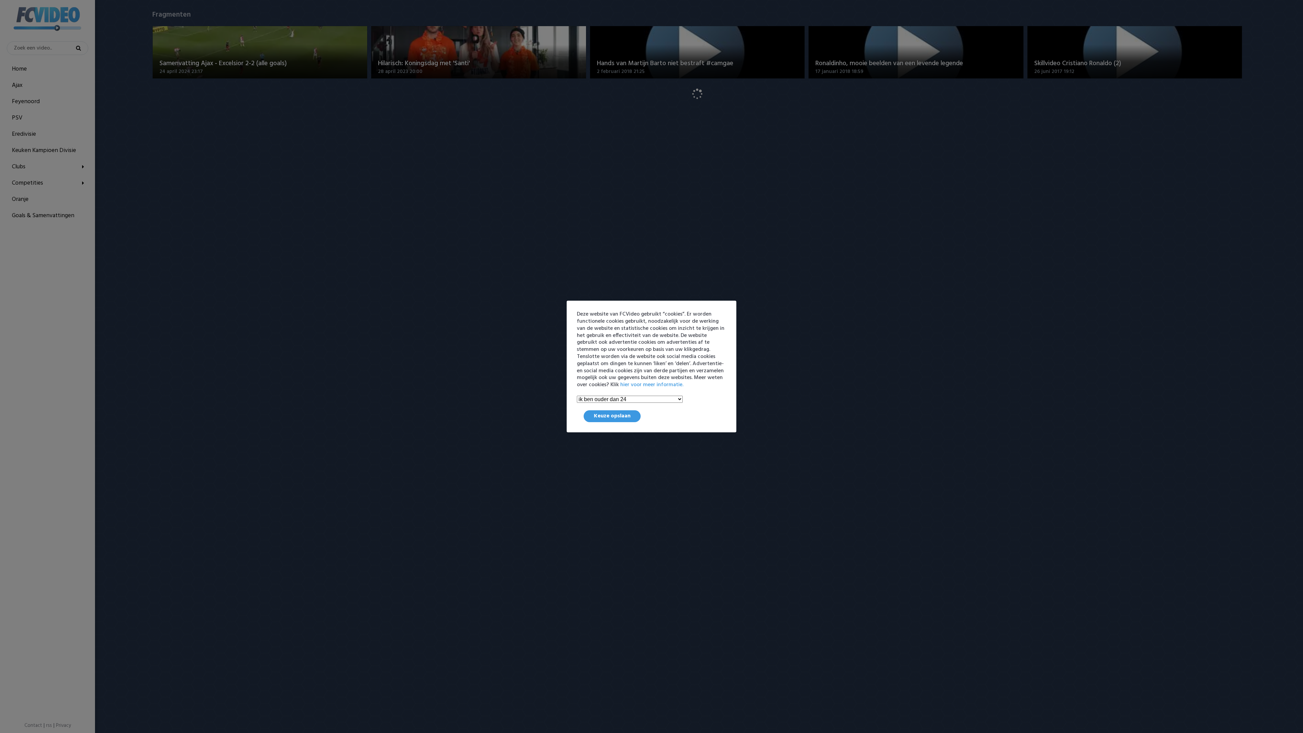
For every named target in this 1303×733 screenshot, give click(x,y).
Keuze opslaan (612, 416)
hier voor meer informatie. (651, 384)
